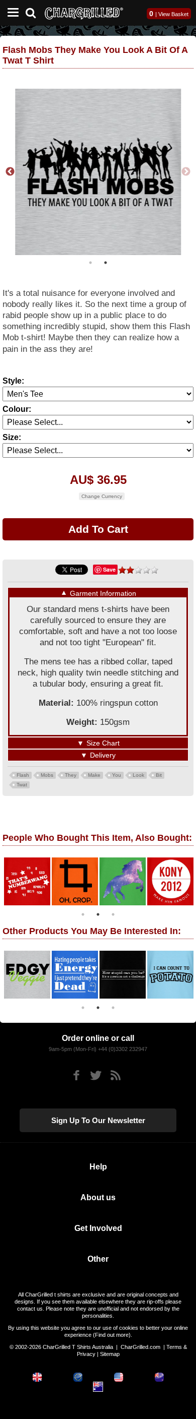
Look (138, 774)
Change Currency (101, 496)
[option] (98, 172)
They (70, 774)
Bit (159, 774)
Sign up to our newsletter (98, 1120)
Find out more (112, 1335)
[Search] (34, 12)
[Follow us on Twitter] (95, 1075)
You (116, 774)
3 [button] (113, 914)
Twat (22, 784)
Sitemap (110, 1354)
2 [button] (106, 263)
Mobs (47, 774)
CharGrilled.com (140, 1347)
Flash (23, 774)
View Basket (173, 14)
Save (109, 569)
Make (94, 774)
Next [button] (186, 172)
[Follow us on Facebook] (76, 1075)
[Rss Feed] (115, 1075)
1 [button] (90, 263)
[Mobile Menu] (10, 13)
